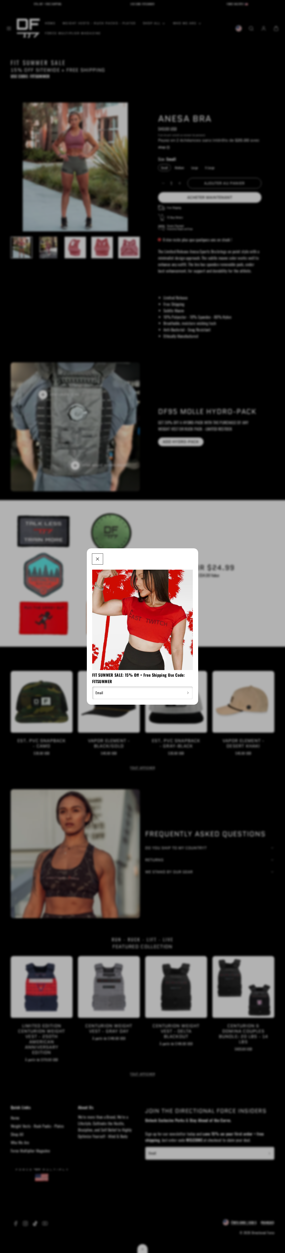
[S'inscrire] (188, 692)
